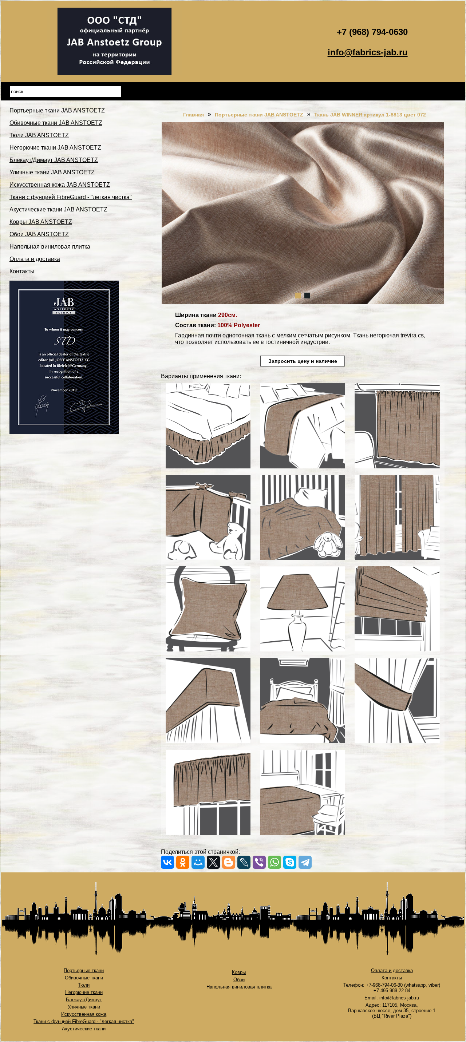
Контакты (22, 271)
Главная (193, 115)
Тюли (84, 985)
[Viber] (259, 862)
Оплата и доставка (34, 259)
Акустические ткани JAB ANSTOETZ (58, 209)
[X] (213, 862)
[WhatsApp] (274, 862)
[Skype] (289, 862)
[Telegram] (305, 862)
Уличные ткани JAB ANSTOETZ (52, 172)
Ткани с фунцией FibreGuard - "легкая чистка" (70, 197)
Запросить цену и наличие (302, 361)
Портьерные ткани (84, 970)
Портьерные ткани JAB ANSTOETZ (57, 110)
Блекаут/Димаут (84, 999)
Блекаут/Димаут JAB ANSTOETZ (53, 160)
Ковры (239, 972)
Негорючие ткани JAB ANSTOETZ (55, 147)
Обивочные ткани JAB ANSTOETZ (55, 123)
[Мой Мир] (198, 862)
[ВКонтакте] (167, 862)
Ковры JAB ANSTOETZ (40, 222)
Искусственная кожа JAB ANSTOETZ (59, 185)
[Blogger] (228, 862)
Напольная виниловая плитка (49, 246)
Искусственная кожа (83, 1014)
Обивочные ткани (84, 977)
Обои (239, 979)
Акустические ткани (84, 1028)
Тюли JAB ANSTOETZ (39, 135)
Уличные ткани (84, 1007)
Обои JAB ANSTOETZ (39, 234)
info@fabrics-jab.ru (368, 52)
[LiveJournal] (243, 862)
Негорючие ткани (84, 992)
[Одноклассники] (182, 862)
